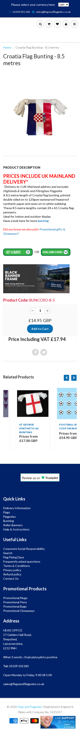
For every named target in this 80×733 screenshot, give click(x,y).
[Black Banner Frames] (36, 278)
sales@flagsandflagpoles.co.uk (53, 11)
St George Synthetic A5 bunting (17, 428)
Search (7, 553)
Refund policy (12, 574)
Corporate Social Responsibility (24, 548)
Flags (6, 512)
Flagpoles (9, 516)
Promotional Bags (15, 606)
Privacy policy (12, 570)
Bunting (8, 521)
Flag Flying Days (13, 557)
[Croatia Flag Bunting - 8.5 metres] (40, 117)
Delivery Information (17, 508)
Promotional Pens (15, 602)
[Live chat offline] (58, 722)
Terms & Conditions (16, 566)
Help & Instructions (16, 529)
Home (7, 47)
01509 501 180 (21, 11)
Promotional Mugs (15, 598)
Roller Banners (13, 525)
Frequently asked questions (21, 561)
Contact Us (11, 578)
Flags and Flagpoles (29, 707)
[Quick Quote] (18, 252)
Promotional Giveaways (19, 610)
